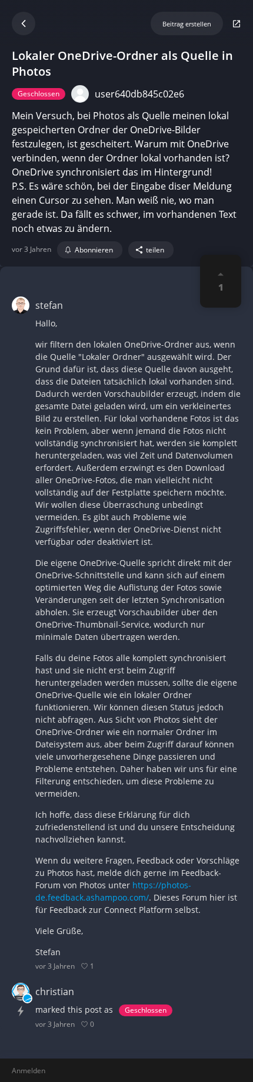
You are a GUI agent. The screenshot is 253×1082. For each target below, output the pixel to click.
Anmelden (28, 1071)
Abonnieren (94, 250)
